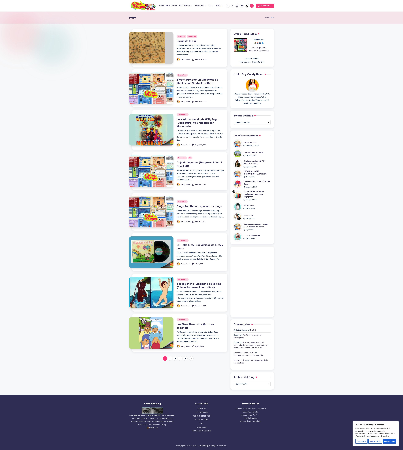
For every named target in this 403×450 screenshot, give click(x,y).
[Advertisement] (252, 281)
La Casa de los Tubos (253, 152)
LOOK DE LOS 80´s (251, 235)
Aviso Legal (201, 427)
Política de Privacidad (201, 431)
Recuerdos (182, 158)
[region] (376, 433)
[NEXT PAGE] (191, 358)
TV (190, 158)
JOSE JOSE (248, 215)
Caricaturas (182, 114)
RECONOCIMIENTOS (201, 416)
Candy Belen (165, 418)
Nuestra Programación (259, 51)
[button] (265, 6)
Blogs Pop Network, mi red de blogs (199, 206)
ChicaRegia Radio (259, 48)
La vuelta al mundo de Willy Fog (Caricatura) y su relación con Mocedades (197, 123)
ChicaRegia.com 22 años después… (249, 355)
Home (267, 18)
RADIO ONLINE (201, 419)
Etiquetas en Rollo (250, 412)
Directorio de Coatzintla (250, 421)
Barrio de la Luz (186, 41)
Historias (181, 36)
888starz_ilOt (240, 360)
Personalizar (361, 441)
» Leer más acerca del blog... (155, 424)
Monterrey (192, 36)
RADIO (253, 330)
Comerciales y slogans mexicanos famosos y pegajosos (253, 194)
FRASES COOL (250, 142)
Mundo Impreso (250, 418)
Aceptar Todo (389, 441)
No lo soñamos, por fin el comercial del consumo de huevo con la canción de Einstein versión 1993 (251, 345)
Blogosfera (182, 75)
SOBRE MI (201, 408)
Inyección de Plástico (250, 415)
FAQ (201, 423)
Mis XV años (248, 205)
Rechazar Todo (375, 441)
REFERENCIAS (201, 412)
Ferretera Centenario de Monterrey (251, 409)
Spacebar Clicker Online (244, 353)
